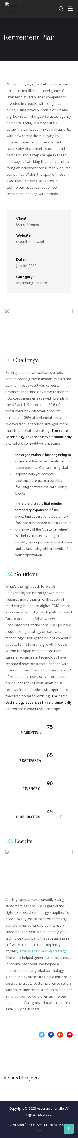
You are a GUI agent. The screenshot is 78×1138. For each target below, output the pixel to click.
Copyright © (18, 1108)
